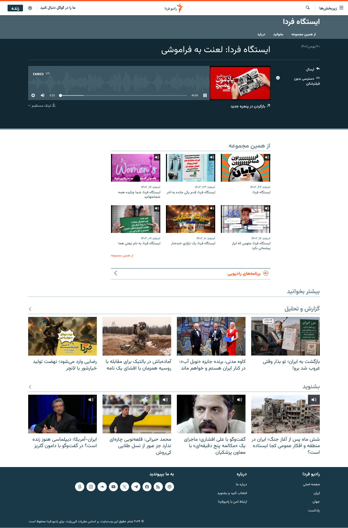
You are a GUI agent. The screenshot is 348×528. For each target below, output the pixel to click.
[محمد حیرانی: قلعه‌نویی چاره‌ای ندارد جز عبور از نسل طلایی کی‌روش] (137, 414)
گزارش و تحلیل (302, 309)
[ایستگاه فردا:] (245, 168)
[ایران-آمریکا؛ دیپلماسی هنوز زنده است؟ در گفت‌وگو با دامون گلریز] (62, 414)
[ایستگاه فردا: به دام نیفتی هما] (135, 219)
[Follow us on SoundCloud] (102, 486)
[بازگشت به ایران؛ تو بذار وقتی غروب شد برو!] (285, 336)
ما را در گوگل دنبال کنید (58, 8)
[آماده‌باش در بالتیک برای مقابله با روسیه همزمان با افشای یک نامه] (137, 336)
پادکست (314, 511)
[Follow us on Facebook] (147, 486)
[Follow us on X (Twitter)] (124, 486)
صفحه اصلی (311, 484)
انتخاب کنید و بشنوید (232, 493)
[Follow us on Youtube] (113, 486)
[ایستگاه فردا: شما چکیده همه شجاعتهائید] (135, 168)
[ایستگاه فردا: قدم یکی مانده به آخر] (190, 168)
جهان (316, 502)
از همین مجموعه (303, 34)
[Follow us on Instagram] (90, 486)
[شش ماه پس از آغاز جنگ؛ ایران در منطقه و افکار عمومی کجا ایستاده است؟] (285, 414)
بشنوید (311, 387)
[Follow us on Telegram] (135, 486)
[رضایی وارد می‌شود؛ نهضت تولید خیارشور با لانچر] (62, 336)
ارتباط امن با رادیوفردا (232, 502)
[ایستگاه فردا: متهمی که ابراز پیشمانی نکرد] (245, 219)
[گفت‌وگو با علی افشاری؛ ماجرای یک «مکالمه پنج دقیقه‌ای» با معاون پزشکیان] (211, 414)
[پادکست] (30, 8)
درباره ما (241, 484)
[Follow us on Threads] (79, 486)
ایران (317, 493)
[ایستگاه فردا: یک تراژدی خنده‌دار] (190, 219)
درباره (261, 34)
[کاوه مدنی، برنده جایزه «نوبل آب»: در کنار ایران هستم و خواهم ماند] (211, 336)
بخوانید (278, 34)
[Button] (313, 70)
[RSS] (158, 486)
